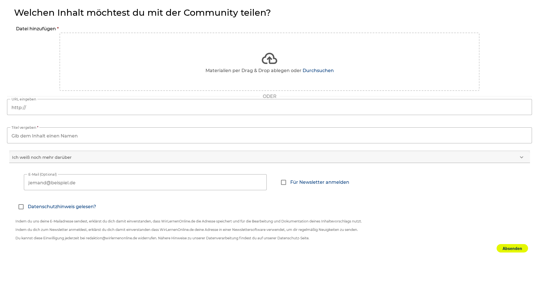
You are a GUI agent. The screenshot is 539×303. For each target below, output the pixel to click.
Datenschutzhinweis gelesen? (62, 206)
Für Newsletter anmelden (319, 182)
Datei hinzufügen (37, 28)
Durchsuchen (318, 70)
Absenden (512, 248)
